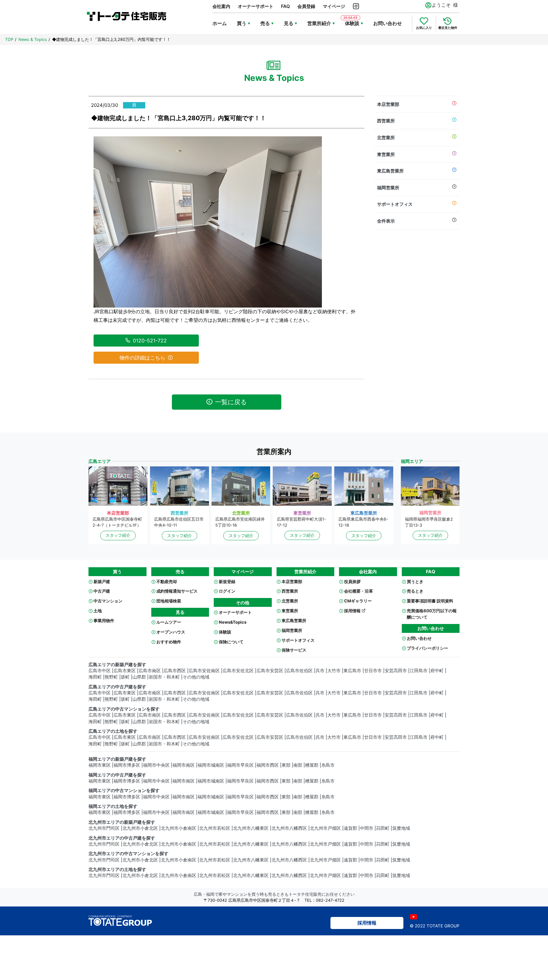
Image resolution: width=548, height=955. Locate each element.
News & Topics (32, 39)
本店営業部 (388, 104)
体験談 (225, 631)
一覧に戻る (231, 402)
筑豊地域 (401, 828)
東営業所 (386, 154)
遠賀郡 (350, 828)
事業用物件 (104, 620)
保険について (231, 641)
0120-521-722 (150, 340)
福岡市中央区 (156, 765)
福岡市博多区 (127, 765)
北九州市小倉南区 (178, 828)
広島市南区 (150, 670)
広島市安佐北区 (238, 670)
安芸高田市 (396, 670)
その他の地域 (196, 676)
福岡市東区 (99, 765)
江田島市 (418, 670)
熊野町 (111, 676)
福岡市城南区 (211, 765)
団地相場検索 (168, 600)
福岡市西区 (268, 765)
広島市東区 (125, 670)
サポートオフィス (395, 204)
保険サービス (294, 650)
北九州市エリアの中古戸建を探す (121, 838)
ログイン (227, 591)
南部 (297, 765)
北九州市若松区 (214, 828)
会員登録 (306, 6)
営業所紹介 (319, 23)
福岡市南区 (184, 765)
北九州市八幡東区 (251, 828)
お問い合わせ (387, 23)
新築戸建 (102, 581)
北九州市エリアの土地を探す (117, 869)
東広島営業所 (390, 170)
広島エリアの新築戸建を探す (117, 664)
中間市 (366, 828)
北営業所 (386, 137)
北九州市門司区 (104, 828)
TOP (9, 39)
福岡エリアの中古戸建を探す (117, 774)
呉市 (320, 670)
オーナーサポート (255, 6)
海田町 (95, 676)
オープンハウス (170, 631)
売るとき (415, 591)
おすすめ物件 (168, 641)
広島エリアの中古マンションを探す (124, 708)
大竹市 (334, 670)
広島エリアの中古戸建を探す (117, 686)
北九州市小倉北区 (140, 828)
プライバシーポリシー (427, 648)
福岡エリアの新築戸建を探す (117, 759)
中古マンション (108, 600)
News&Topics (232, 622)
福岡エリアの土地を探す (112, 806)
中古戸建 (102, 591)
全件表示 (386, 221)
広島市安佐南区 (204, 670)
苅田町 (382, 828)
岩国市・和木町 (164, 676)
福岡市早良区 (240, 765)
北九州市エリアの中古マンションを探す (128, 853)
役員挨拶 (352, 581)
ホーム (219, 23)
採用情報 (353, 610)
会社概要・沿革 (358, 591)
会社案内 (221, 6)
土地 (98, 610)
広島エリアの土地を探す (112, 731)
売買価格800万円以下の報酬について (432, 614)
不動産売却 (166, 581)
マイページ (334, 6)
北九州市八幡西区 (289, 828)
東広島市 (352, 670)
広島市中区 (99, 670)
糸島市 (328, 765)
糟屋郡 (311, 765)
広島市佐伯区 (299, 670)
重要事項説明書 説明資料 (430, 600)
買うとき (415, 581)
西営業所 (386, 120)
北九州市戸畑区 (325, 828)
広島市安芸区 (270, 670)
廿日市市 (373, 670)
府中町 (437, 670)
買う (241, 23)
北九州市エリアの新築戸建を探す (121, 822)
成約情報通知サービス (177, 591)
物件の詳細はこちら (142, 357)
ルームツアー (168, 622)
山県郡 (139, 676)
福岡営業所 (388, 187)
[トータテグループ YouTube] (413, 916)
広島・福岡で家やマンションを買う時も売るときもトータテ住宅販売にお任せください (274, 894)
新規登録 (227, 581)
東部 (286, 765)
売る (265, 23)
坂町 (125, 676)
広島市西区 (175, 670)
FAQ (285, 6)
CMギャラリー (358, 600)
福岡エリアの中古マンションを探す (124, 790)
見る (288, 23)
